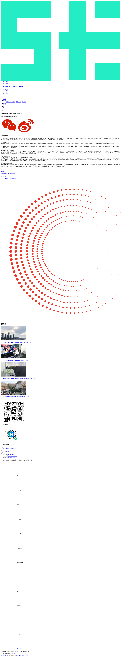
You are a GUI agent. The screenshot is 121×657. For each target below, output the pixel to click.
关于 (4, 106)
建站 (7, 451)
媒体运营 (21, 86)
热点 (9, 451)
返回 (2, 176)
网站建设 (5, 86)
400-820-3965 (11, 454)
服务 (4, 100)
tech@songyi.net (16, 653)
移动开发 (10, 86)
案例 (4, 103)
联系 (4, 107)
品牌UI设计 (16, 86)
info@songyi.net (11, 457)
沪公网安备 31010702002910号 (20, 655)
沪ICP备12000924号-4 (6, 655)
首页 (4, 99)
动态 (4, 105)
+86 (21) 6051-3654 (12, 456)
